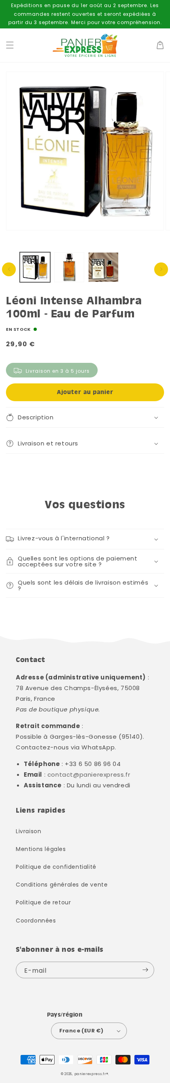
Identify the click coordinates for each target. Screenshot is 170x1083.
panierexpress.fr (90, 1074)
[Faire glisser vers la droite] (161, 269)
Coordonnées (36, 921)
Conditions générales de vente (62, 885)
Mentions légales (41, 849)
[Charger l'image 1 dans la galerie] (35, 267)
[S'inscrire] (145, 970)
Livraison (28, 831)
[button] (10, 45)
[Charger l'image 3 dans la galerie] (103, 267)
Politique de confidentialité (56, 867)
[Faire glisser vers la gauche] (9, 269)
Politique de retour (43, 902)
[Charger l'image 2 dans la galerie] (69, 267)
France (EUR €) (81, 1030)
